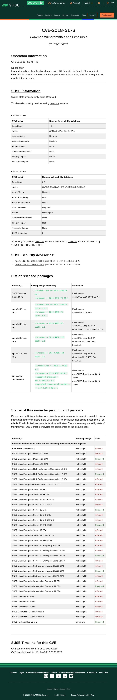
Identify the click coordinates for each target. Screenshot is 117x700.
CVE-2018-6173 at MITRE (24, 62)
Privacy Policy (76, 695)
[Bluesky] (71, 676)
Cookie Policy (89, 695)
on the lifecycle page (78, 427)
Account (76, 3)
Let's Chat (103, 672)
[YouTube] (46, 676)
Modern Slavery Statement (37, 672)
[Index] (60, 44)
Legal (21, 672)
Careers (13, 672)
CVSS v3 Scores (18, 171)
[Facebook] (52, 676)
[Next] (65, 44)
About (54, 672)
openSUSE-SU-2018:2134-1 (29, 261)
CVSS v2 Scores (18, 115)
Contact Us (92, 15)
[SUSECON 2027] (35, 3)
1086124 (39, 241)
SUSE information (26, 91)
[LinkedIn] (65, 676)
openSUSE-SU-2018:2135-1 (29, 264)
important (54, 103)
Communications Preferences (72, 672)
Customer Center (58, 3)
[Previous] (53, 44)
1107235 (15, 245)
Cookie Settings (59, 695)
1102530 (72, 241)
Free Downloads (107, 15)
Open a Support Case (62, 689)
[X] (58, 676)
